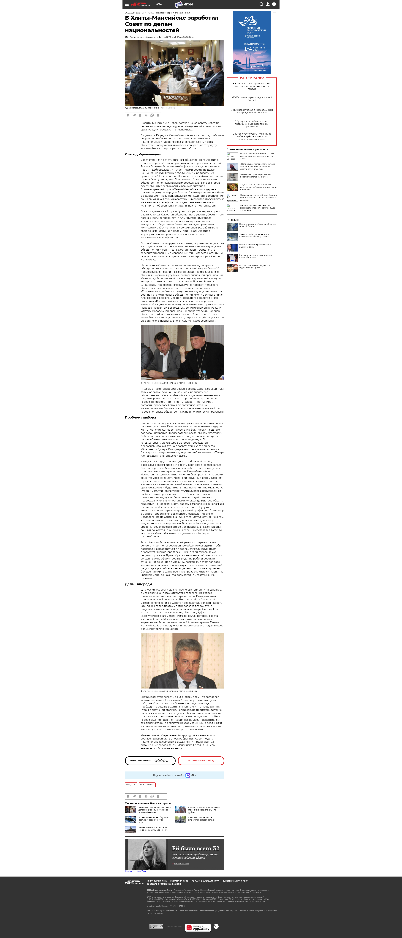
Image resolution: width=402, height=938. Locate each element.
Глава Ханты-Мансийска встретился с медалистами (201, 818)
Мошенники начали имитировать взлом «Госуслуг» (255, 256)
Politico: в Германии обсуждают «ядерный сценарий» (254, 266)
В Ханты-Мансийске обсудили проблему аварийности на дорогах (153, 820)
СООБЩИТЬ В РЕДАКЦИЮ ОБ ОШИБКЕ (164, 884)
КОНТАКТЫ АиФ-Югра (157, 881)
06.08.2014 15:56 (132, 13)
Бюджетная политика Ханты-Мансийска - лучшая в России (153, 828)
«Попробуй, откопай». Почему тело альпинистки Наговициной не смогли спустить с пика (257, 166)
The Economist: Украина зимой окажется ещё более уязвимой (254, 235)
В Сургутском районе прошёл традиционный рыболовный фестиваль (251, 124)
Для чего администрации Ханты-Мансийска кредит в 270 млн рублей (204, 809)
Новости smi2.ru (135, 871)
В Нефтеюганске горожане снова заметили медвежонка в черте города (252, 86)
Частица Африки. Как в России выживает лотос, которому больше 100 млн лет (257, 208)
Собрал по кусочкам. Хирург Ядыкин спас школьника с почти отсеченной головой (258, 197)
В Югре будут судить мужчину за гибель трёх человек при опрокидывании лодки (252, 136)
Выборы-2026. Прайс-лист (235, 881)
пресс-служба (168, 108)
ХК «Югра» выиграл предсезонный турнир (252, 98)
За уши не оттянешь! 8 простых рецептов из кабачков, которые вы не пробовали (258, 187)
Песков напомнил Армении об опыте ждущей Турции (257, 225)
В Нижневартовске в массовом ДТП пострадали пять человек (252, 111)
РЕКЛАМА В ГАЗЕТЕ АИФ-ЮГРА (205, 881)
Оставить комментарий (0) (201, 761)
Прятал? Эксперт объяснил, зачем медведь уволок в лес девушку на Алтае (257, 156)
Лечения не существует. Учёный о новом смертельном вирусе (256, 175)
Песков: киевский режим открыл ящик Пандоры (255, 246)
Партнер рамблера (174, 926)
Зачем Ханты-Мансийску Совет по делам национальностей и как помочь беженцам (155, 809)
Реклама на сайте (179, 881)
